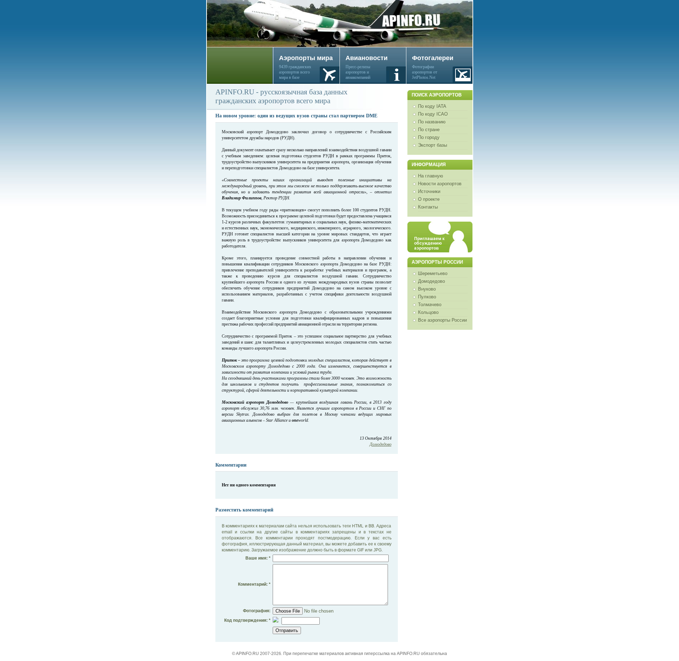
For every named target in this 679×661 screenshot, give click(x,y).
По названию (432, 121)
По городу (429, 137)
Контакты (428, 207)
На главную (430, 176)
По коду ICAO (433, 114)
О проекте (429, 199)
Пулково (427, 296)
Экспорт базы (432, 145)
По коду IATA (432, 106)
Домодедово (431, 281)
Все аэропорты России (442, 320)
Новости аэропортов (440, 183)
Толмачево (429, 304)
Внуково (427, 289)
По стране (429, 129)
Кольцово (428, 312)
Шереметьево (432, 273)
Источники (429, 191)
